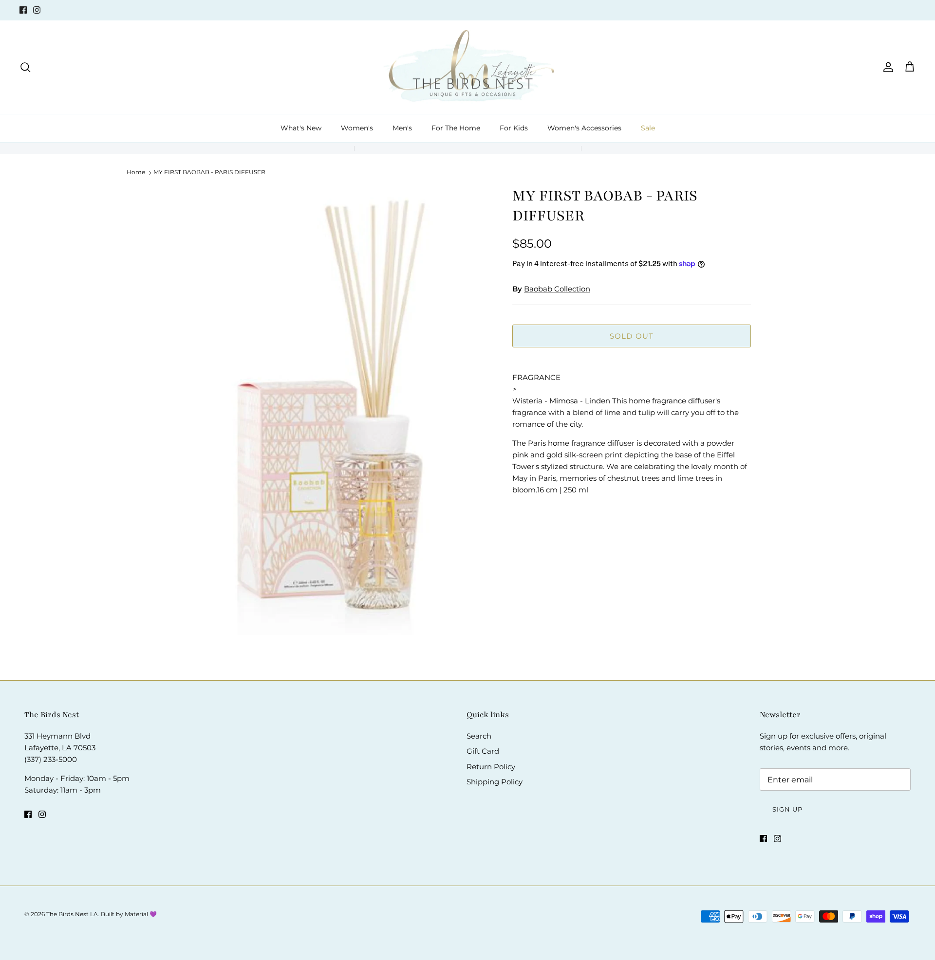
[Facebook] (23, 10)
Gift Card (483, 751)
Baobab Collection (557, 288)
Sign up (787, 809)
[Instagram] (36, 10)
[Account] (886, 67)
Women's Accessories (584, 128)
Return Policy (491, 766)
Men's (402, 128)
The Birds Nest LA (72, 914)
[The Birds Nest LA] (467, 67)
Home (136, 172)
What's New (300, 128)
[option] (337, 416)
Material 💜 (141, 914)
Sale (648, 128)
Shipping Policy (495, 781)
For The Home (455, 128)
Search (479, 736)
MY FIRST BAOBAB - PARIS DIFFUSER (209, 172)
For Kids (514, 128)
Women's (357, 128)
